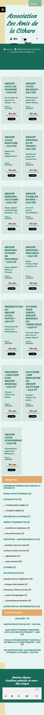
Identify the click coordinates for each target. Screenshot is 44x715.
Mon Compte (22, 683)
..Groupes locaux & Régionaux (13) (18, 579)
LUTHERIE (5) (9, 567)
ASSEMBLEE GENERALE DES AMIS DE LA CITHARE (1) (21, 486)
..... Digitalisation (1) (11, 556)
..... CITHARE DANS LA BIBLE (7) (15, 505)
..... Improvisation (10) (12, 561)
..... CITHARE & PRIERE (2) (13, 510)
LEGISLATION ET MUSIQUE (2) (17, 493)
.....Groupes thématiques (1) (15, 584)
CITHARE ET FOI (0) (12, 499)
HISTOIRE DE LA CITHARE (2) (16, 516)
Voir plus (12, 113)
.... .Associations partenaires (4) (17, 600)
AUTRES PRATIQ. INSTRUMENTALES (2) (21, 606)
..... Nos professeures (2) (13, 533)
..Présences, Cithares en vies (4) (17, 590)
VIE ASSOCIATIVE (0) (13, 573)
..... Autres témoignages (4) (15, 595)
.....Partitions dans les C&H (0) (16, 545)
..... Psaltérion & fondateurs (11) (16, 528)
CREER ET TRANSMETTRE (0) (16, 522)
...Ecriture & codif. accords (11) (16, 550)
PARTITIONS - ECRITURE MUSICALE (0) (21, 539)
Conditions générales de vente (21, 680)
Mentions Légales (21, 677)
